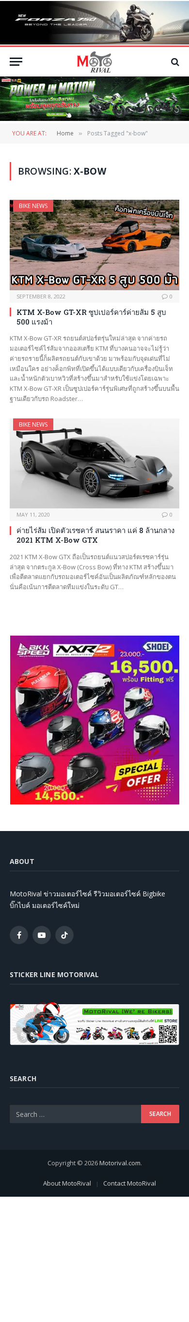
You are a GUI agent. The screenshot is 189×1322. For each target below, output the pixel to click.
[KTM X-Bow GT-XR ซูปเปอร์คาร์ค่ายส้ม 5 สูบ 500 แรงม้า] (94, 245)
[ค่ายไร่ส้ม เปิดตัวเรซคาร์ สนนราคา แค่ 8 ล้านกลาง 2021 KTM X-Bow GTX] (94, 463)
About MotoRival (67, 1183)
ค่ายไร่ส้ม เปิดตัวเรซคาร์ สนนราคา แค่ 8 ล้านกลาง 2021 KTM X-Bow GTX (95, 535)
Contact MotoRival (129, 1183)
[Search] (174, 62)
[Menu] (16, 62)
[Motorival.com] (94, 61)
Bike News (33, 206)
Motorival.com (120, 1163)
